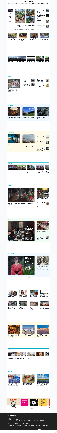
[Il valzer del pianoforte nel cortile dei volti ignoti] (14, 111)
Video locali (42, 3)
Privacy (9, 420)
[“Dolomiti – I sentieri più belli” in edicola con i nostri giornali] (28, 329)
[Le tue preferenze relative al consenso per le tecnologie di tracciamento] (55, 431)
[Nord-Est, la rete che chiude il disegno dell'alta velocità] (47, 136)
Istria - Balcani (26, 3)
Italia (23, 3)
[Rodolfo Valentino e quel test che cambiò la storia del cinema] (43, 260)
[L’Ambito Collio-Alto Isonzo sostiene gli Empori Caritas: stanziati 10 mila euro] (47, 85)
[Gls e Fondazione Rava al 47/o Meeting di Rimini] (12, 167)
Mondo (30, 3)
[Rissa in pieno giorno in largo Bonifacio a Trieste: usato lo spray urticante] (47, 21)
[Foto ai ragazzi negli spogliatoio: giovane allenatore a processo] (47, 80)
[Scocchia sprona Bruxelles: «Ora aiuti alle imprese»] (40, 354)
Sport (39, 3)
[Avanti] (48, 64)
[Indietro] (9, 64)
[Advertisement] (28, 5)
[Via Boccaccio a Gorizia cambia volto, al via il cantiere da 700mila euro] (34, 303)
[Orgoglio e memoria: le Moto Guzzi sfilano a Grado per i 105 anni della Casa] (47, 10)
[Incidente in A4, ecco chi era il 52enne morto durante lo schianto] (12, 292)
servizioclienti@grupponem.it (28, 423)
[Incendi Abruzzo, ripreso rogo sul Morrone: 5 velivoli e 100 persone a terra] (31, 167)
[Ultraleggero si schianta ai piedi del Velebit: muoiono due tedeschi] (21, 195)
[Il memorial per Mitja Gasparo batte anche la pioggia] (23, 35)
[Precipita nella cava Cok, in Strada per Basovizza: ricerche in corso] (44, 35)
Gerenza (9, 419)
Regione (17, 3)
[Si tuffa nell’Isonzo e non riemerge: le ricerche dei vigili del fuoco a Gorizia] (12, 58)
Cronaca (14, 3)
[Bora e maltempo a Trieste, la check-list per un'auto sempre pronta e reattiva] (28, 138)
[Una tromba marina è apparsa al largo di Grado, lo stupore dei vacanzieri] (21, 58)
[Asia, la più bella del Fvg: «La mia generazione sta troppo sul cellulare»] (23, 292)
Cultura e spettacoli (34, 3)
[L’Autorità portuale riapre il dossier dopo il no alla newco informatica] (31, 354)
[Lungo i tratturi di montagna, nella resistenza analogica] (28, 111)
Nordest (20, 3)
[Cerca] (8, 3)
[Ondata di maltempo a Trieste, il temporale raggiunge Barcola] (31, 58)
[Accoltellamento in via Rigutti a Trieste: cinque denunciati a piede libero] (33, 84)
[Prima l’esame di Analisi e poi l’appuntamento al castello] (43, 111)
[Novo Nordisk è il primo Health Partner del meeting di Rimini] (21, 167)
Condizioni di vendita (10, 418)
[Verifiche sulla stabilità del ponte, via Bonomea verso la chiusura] (40, 58)
